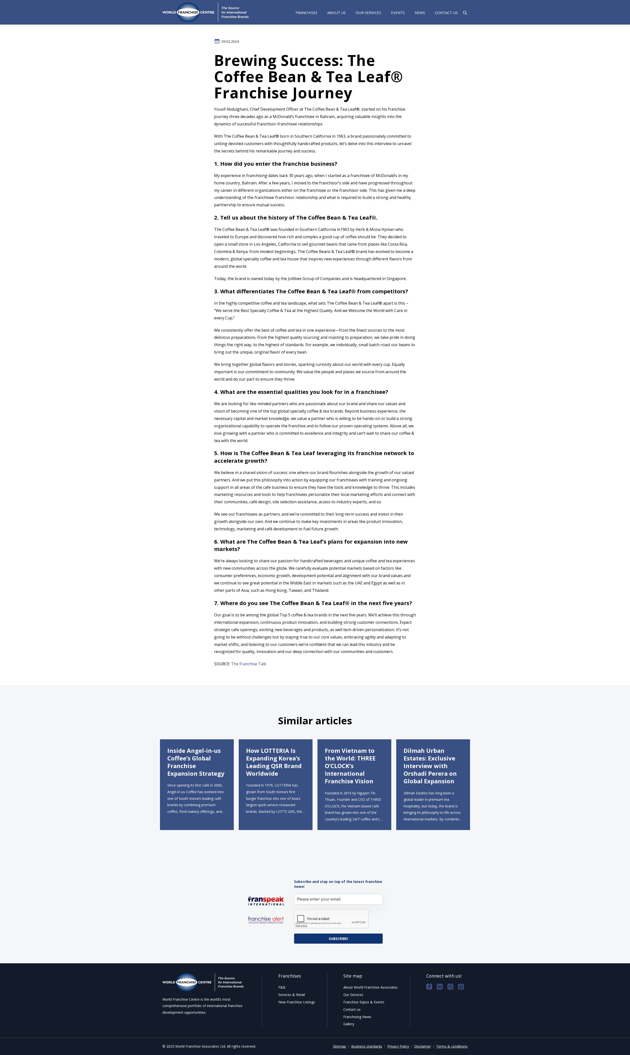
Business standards (366, 1046)
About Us (336, 12)
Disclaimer (422, 1046)
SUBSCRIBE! (338, 938)
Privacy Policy (398, 1046)
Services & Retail (291, 994)
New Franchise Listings (296, 1002)
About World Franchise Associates (370, 987)
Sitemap (339, 1046)
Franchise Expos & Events (363, 1002)
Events (398, 12)
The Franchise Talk (248, 664)
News (420, 12)
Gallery (348, 1024)
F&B (281, 987)
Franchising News (357, 1016)
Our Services (368, 12)
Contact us (446, 12)
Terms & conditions (452, 1046)
